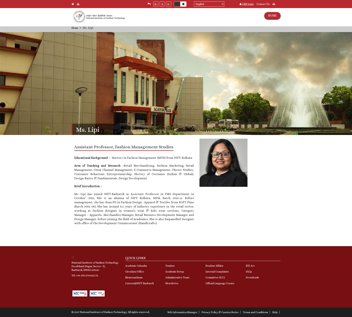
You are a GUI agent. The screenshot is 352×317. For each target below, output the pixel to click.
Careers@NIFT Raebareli (139, 283)
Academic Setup (174, 271)
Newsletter (171, 283)
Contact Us (263, 4)
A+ (156, 4)
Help (275, 312)
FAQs (249, 271)
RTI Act (250, 265)
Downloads (252, 277)
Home (75, 27)
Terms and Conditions (255, 312)
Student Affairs (214, 265)
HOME (272, 15)
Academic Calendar (136, 265)
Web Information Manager (182, 312)
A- (168, 4)
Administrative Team (177, 277)
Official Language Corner (220, 283)
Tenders (170, 265)
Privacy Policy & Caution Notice (220, 312)
